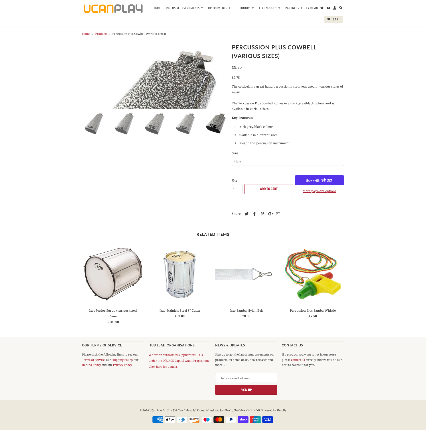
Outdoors (245, 7)
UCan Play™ (157, 410)
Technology (269, 7)
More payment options (319, 191)
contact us (298, 360)
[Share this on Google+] (269, 213)
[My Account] (335, 9)
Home (158, 8)
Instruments (219, 7)
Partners (294, 7)
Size (235, 153)
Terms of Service (93, 360)
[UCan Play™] (113, 8)
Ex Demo (312, 8)
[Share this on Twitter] (245, 213)
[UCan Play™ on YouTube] (329, 9)
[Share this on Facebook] (253, 213)
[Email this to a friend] (277, 213)
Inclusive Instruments (184, 7)
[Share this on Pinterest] (261, 213)
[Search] (341, 9)
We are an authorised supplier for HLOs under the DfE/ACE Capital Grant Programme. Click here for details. (179, 360)
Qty (234, 180)
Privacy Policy (122, 365)
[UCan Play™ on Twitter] (322, 9)
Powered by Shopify (273, 410)
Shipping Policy (122, 360)
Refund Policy (91, 365)
